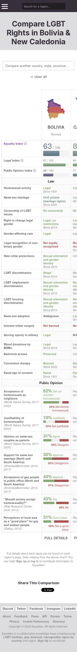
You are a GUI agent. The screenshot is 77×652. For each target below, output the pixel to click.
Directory (59, 621)
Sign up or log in (27, 561)
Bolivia (56, 127)
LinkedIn (70, 608)
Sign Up (43, 641)
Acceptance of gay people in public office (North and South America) (21, 480)
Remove (56, 134)
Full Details (56, 538)
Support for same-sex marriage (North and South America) (18, 458)
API (44, 616)
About (7, 616)
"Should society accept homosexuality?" (19, 501)
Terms (68, 616)
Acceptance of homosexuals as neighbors (15, 394)
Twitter (21, 608)
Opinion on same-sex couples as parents (18, 438)
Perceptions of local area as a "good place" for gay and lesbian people (21, 521)
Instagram (53, 608)
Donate (55, 616)
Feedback (21, 616)
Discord (8, 608)
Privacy (14, 621)
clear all (40, 76)
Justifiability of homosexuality (14, 419)
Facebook (36, 608)
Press (35, 616)
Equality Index (13, 144)
